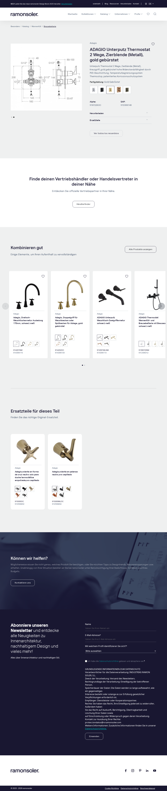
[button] (11, 117)
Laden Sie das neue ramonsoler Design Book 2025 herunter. (41, 4)
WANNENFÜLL (36, 26)
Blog (106, 4)
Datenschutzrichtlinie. (96, 728)
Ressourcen (114, 4)
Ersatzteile (95, 120)
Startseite (72, 14)
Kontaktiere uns (23, 582)
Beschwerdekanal (147, 788)
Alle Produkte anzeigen (140, 249)
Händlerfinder (83, 204)
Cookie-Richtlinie (112, 788)
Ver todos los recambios (106, 133)
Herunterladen (125, 4)
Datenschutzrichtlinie (109, 661)
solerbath (96, 4)
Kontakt (136, 4)
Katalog (25, 26)
